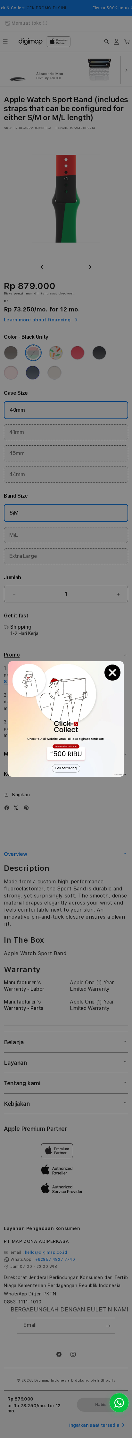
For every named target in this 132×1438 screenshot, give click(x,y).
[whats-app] (119, 1402)
